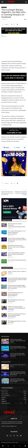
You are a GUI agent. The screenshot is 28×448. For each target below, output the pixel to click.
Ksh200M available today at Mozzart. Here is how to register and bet (16, 247)
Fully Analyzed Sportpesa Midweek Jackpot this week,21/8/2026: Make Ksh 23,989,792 (17, 279)
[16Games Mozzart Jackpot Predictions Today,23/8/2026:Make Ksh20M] (4, 225)
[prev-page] (2, 328)
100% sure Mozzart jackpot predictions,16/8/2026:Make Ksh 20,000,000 (16, 308)
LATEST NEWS (7, 5)
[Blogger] (7, 435)
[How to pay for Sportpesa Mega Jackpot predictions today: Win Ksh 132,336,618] (4, 239)
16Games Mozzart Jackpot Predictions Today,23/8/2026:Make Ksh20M (17, 341)
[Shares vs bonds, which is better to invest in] (4, 273)
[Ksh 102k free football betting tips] (4, 261)
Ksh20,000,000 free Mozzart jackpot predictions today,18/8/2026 (15, 294)
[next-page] (4, 328)
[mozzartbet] (14, 77)
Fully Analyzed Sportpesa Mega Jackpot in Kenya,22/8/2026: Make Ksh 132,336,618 (17, 287)
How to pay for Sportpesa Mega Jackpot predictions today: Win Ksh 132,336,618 (17, 239)
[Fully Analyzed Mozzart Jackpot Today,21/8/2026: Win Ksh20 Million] (4, 254)
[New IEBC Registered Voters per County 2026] (4, 301)
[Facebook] (10, 435)
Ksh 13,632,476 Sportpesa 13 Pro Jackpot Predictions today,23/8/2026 (16, 232)
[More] (17, 24)
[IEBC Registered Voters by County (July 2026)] (4, 322)
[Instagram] (17, 435)
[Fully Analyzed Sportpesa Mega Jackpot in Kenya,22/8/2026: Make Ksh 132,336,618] (4, 287)
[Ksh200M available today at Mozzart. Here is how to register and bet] (4, 247)
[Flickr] (14, 435)
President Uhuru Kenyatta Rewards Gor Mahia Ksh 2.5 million (20, 193)
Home (2, 5)
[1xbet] (14, 31)
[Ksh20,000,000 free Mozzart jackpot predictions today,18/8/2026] (4, 294)
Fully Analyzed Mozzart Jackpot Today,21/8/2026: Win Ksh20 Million (16, 254)
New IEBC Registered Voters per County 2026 (16, 300)
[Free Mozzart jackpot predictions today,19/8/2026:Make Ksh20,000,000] (4, 315)
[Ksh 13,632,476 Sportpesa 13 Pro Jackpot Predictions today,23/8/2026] (4, 232)
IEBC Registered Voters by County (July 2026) (17, 321)
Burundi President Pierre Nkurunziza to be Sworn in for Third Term (7, 193)
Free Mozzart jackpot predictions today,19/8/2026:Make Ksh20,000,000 (16, 315)
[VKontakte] (20, 435)
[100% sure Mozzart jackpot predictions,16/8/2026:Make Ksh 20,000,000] (4, 308)
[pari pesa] (14, 163)
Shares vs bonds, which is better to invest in (17, 272)
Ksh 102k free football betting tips (17, 260)
